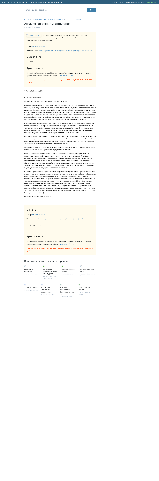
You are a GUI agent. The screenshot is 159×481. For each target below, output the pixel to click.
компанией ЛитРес (67, 76)
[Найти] (91, 10)
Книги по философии (73, 51)
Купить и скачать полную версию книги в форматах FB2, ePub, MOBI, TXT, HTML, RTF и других (59, 81)
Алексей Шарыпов (38, 46)
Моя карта (151, 2)
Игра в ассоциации (135, 2)
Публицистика (87, 51)
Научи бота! (117, 2)
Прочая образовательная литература (51, 51)
